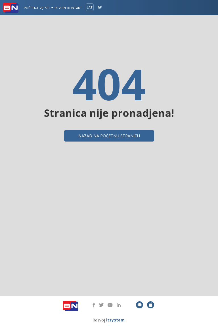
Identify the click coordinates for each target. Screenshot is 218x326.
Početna (31, 8)
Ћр (100, 7)
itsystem (115, 320)
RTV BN (60, 8)
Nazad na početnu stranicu (109, 135)
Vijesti (45, 8)
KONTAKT (74, 8)
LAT (90, 7)
